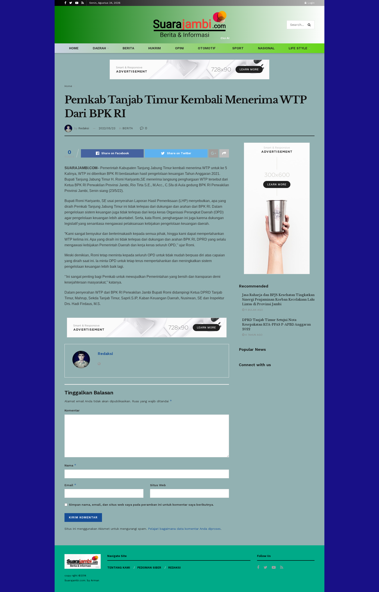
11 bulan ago (253, 309)
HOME (74, 48)
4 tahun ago (253, 334)
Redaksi (83, 128)
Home (68, 86)
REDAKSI (174, 567)
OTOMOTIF (207, 48)
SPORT (238, 48)
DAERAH (99, 48)
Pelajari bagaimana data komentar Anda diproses (184, 528)
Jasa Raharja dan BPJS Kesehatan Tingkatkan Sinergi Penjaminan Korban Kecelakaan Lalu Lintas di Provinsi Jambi (278, 299)
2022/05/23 (107, 128)
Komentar (72, 410)
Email (70, 485)
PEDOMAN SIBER (149, 567)
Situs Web (158, 485)
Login (311, 2)
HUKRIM (154, 48)
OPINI (179, 48)
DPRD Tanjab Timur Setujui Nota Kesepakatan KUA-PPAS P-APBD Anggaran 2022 (276, 324)
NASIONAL (266, 48)
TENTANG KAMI (118, 567)
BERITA (128, 48)
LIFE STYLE (298, 48)
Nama (70, 465)
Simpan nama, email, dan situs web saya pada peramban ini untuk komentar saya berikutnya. (141, 504)
